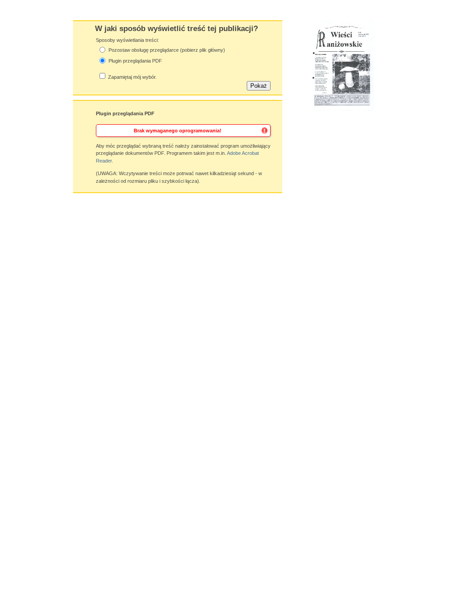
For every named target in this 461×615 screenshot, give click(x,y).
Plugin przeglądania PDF (135, 60)
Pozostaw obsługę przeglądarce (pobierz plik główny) (166, 50)
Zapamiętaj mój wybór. (132, 77)
